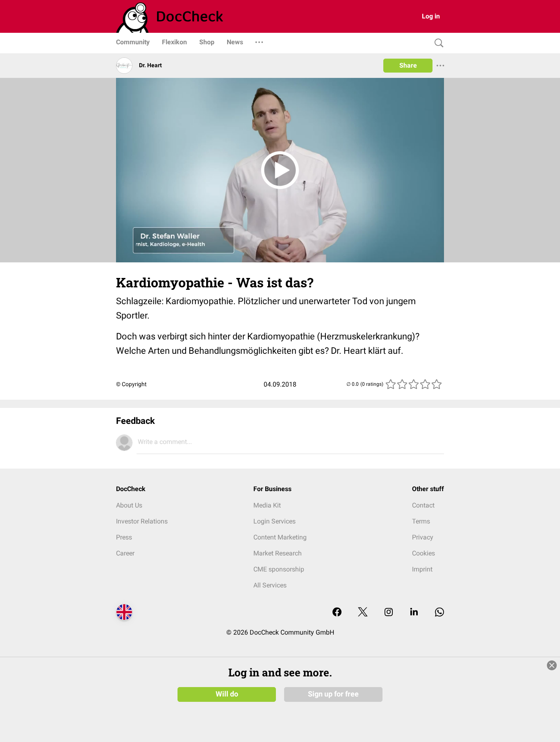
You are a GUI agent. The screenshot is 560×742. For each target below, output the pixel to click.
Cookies (423, 553)
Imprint (422, 569)
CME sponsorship (278, 569)
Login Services (274, 521)
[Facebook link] (336, 613)
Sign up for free (333, 694)
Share (408, 65)
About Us (129, 505)
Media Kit (267, 505)
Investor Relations (142, 521)
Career (125, 553)
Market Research (277, 553)
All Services (270, 585)
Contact (423, 505)
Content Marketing (280, 537)
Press (124, 537)
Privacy (422, 537)
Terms (421, 521)
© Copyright (131, 384)
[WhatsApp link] (439, 613)
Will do (227, 694)
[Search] (437, 43)
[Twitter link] (363, 613)
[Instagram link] (388, 613)
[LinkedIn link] (414, 613)
